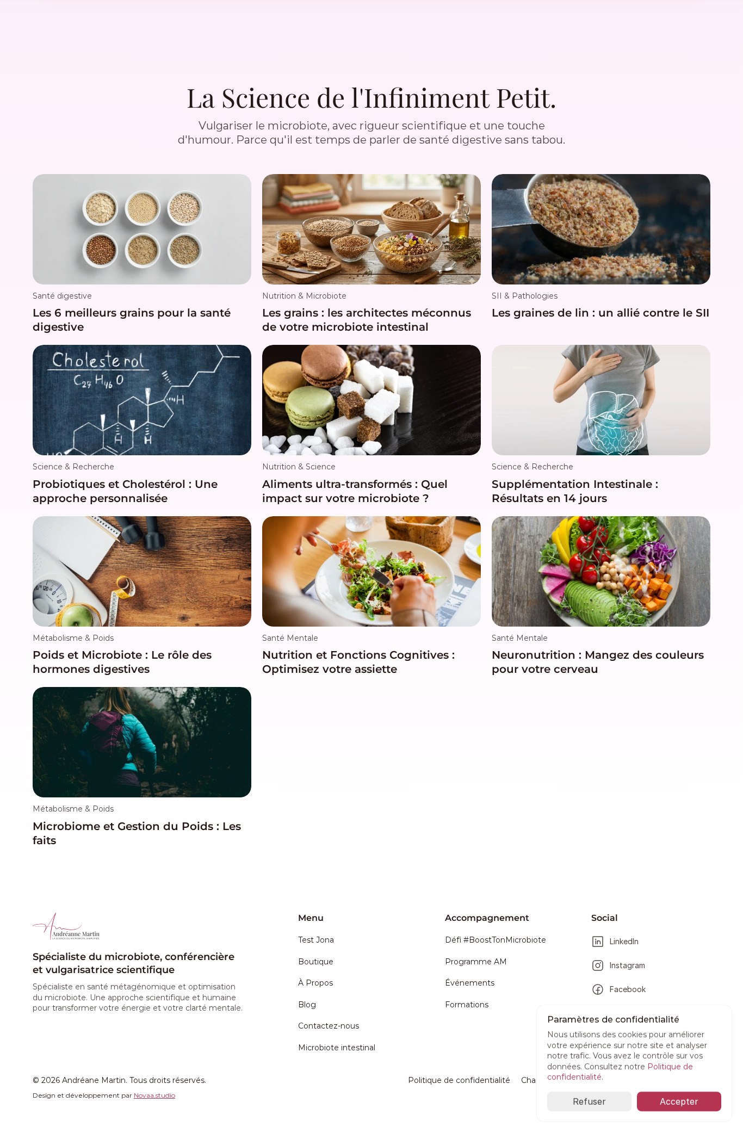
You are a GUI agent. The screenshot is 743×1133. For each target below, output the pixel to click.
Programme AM (476, 962)
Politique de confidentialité (459, 1080)
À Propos (315, 983)
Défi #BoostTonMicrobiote (495, 940)
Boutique (315, 962)
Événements (469, 983)
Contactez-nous (328, 1026)
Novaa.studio (154, 1095)
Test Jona (316, 940)
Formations (466, 1005)
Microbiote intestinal (336, 1047)
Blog (307, 1005)
